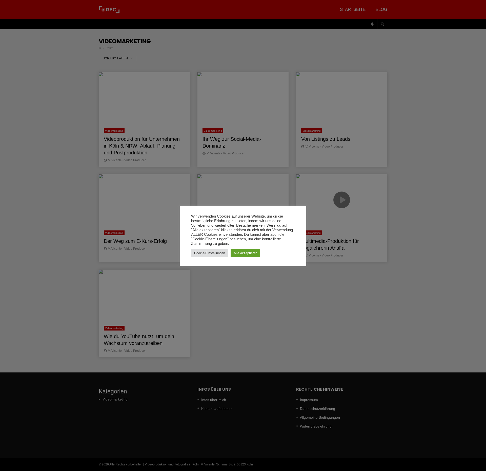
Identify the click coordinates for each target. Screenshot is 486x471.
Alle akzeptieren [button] (245, 253)
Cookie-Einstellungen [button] (209, 253)
